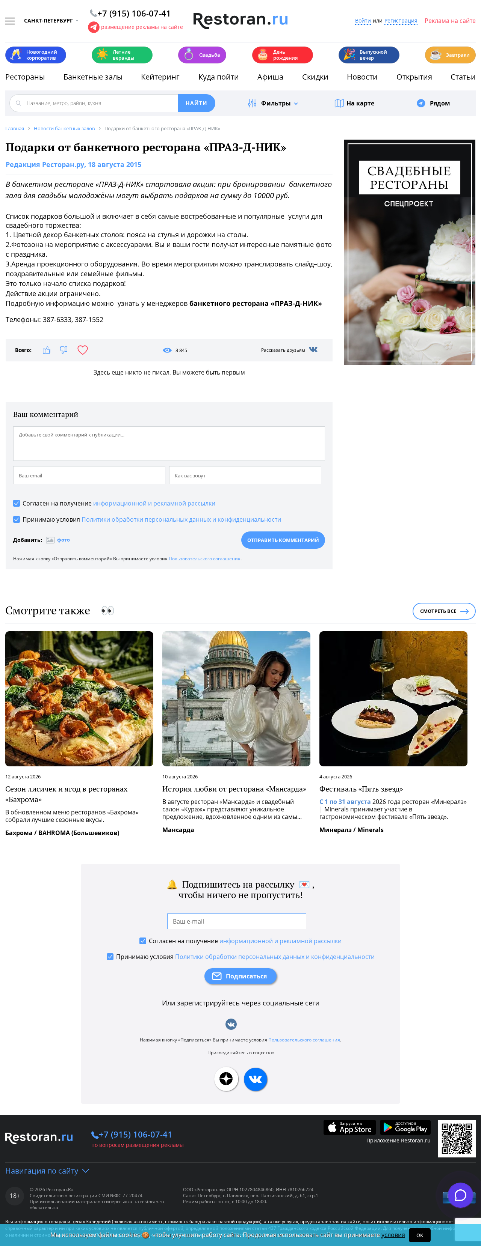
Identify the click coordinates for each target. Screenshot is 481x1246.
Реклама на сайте (450, 21)
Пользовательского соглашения (204, 558)
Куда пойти (218, 77)
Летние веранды (115, 54)
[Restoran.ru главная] (240, 21)
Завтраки (449, 54)
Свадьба (201, 54)
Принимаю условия (152, 519)
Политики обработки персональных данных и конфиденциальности (181, 519)
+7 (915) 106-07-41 (135, 1134)
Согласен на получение (119, 503)
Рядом (440, 103)
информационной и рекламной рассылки (154, 503)
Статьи (463, 77)
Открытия (414, 77)
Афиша (270, 77)
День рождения (277, 54)
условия (393, 1235)
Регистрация (400, 21)
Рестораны (25, 77)
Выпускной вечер (365, 54)
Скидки (315, 77)
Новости (362, 77)
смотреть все (438, 611)
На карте (360, 103)
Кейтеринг (160, 77)
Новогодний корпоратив (33, 54)
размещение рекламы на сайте (142, 26)
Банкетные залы (93, 77)
